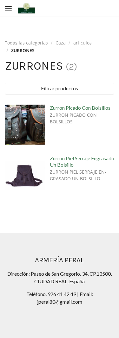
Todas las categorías (26, 43)
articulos (82, 43)
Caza (61, 43)
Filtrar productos (59, 88)
